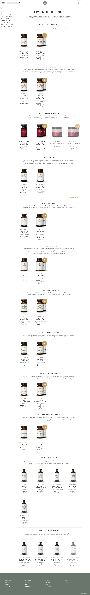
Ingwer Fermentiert (5, 18)
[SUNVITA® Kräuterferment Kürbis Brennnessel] (24, 548)
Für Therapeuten (48, 580)
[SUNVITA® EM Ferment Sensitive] (24, 475)
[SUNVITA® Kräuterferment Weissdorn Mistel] (57, 548)
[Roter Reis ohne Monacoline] (24, 389)
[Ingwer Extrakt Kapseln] (24, 175)
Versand (7, 584)
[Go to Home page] (45, 3)
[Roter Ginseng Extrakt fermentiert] (24, 131)
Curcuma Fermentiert (5, 22)
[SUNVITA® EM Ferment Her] (73, 475)
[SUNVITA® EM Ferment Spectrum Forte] (40, 475)
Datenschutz (28, 580)
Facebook (67, 578)
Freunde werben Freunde (50, 578)
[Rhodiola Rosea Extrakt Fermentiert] (24, 306)
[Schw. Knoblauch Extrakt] (24, 432)
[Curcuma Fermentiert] (24, 264)
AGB (26, 576)
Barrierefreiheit (28, 586)
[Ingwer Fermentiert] (40, 175)
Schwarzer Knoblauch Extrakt (7, 30)
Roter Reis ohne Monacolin (6, 28)
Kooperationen (48, 582)
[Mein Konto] (82, 3)
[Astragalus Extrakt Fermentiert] (24, 85)
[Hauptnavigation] (3, 3)
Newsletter (27, 584)
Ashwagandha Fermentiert (6, 12)
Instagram (67, 580)
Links (66, 584)
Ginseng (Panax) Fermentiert (7, 16)
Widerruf (27, 578)
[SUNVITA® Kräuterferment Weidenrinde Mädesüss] (40, 548)
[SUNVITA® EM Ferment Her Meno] (24, 506)
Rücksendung (8, 582)
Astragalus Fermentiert (6, 14)
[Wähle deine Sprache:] (78, 3)
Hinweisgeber (48, 586)
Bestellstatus (8, 580)
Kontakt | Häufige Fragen (10, 576)
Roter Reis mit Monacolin (6, 26)
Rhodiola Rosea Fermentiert (7, 24)
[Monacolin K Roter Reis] (24, 348)
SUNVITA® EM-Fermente (6, 32)
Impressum (27, 582)
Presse (46, 584)
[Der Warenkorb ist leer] (87, 3)
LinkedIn (66, 582)
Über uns (47, 576)
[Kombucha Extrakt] (24, 220)
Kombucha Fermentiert (6, 20)
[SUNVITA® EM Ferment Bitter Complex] (57, 475)
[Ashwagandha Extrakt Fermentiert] (24, 40)
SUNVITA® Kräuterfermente (7, 34)
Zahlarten (7, 586)
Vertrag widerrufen (9, 578)
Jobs (66, 576)
